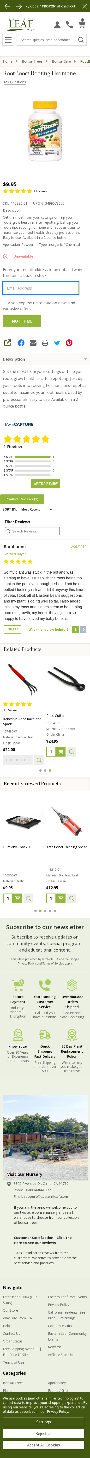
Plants (7, 1390)
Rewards (54, 1347)
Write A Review (46, 483)
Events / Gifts (58, 1390)
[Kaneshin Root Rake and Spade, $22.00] (23, 680)
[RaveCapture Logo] (19, 424)
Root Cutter (55, 715)
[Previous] (7, 6)
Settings (43, 1422)
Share (12, 629)
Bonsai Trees (13, 1382)
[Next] (19, 6)
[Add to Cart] (61, 752)
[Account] (57, 24)
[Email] (33, 342)
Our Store (10, 1310)
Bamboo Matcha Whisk (64, 847)
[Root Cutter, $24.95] (66, 680)
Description (14, 359)
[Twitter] (57, 342)
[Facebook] (21, 342)
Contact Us (11, 1333)
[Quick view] (39, 760)
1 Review (40, 191)
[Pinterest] (69, 342)
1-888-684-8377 (38, 1190)
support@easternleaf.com (46, 1196)
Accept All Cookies (43, 1445)
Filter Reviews (17, 522)
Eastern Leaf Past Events (67, 1297)
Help (6, 1325)
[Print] (45, 342)
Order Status (13, 1341)
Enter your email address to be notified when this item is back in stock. (43, 272)
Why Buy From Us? (17, 1318)
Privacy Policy (27, 963)
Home (7, 61)
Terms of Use (13, 1362)
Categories (14, 1373)
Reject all (44, 1433)
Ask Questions (15, 82)
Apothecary (57, 1382)
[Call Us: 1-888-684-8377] (69, 24)
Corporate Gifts (60, 1325)
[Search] (81, 40)
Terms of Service (53, 963)
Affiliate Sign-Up (60, 1354)
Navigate (13, 1287)
